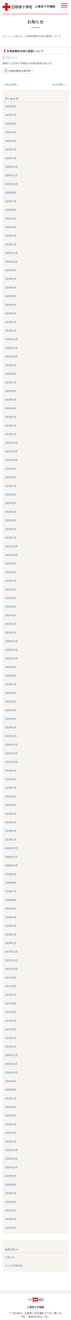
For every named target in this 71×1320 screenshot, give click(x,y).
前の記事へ (11, 84)
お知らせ (18, 36)
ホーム (6, 36)
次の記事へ (60, 84)
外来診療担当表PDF (20, 70)
